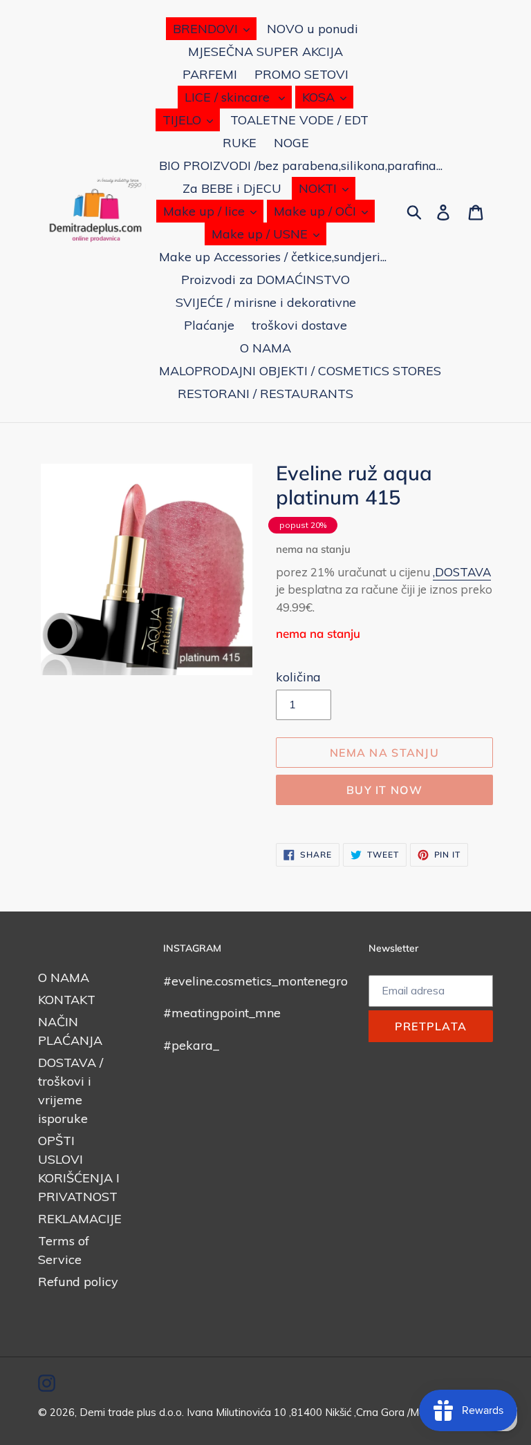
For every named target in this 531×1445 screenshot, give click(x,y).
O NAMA (63, 977)
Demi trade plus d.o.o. (133, 1412)
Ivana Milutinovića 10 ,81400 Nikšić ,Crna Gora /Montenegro (328, 1412)
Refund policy (78, 1282)
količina (298, 677)
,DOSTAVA (462, 572)
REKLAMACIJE (80, 1219)
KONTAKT (66, 1000)
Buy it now (384, 790)
